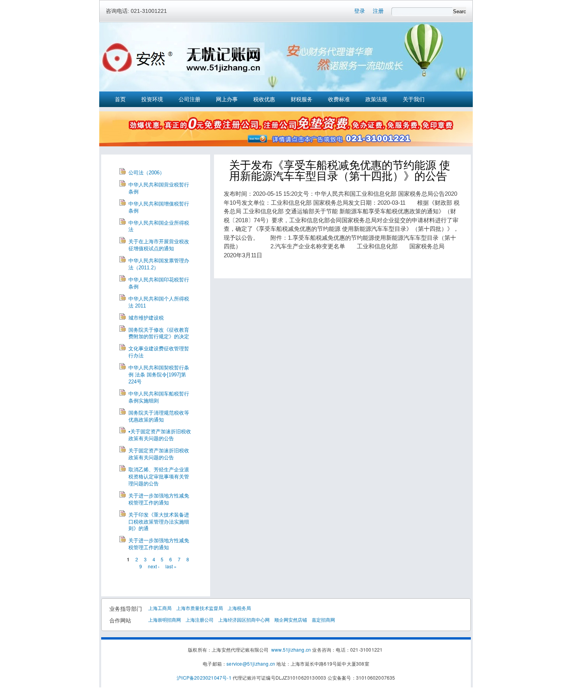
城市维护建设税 (146, 318)
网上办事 (227, 99)
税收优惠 (264, 99)
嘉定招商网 (323, 619)
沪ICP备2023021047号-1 (204, 677)
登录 (359, 11)
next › (154, 566)
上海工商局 (160, 608)
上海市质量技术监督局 (199, 608)
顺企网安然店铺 (290, 619)
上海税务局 (239, 608)
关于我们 (414, 99)
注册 (378, 11)
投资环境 (152, 99)
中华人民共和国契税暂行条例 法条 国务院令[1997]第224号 (158, 375)
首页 (120, 99)
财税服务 (301, 99)
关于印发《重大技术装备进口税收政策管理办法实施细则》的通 (158, 522)
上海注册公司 (200, 619)
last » (171, 566)
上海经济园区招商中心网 (244, 619)
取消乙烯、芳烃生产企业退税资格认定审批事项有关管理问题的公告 (158, 477)
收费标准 (339, 99)
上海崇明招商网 (164, 619)
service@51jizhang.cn (250, 663)
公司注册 (189, 99)
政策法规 (376, 99)
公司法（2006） (146, 173)
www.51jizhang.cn (291, 649)
